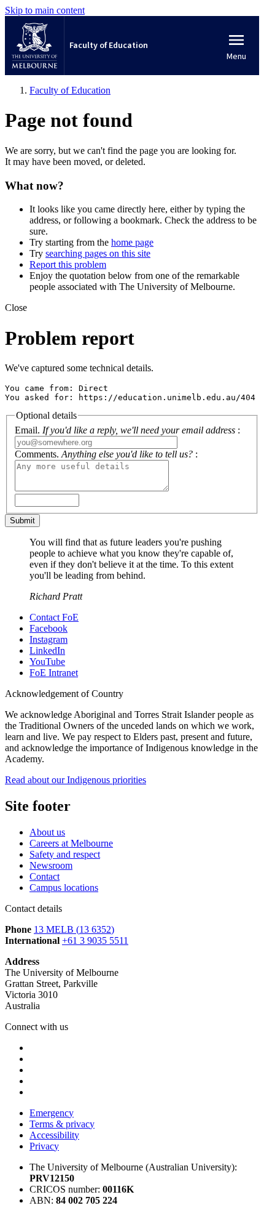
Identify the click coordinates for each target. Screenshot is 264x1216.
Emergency (51, 1113)
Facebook (48, 628)
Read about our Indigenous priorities (75, 780)
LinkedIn (47, 650)
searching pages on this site (97, 253)
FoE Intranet (53, 672)
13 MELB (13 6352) (74, 929)
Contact (44, 876)
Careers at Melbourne (71, 843)
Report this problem (67, 264)
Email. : (127, 430)
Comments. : (106, 454)
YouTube (47, 661)
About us (47, 832)
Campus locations (63, 887)
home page (132, 242)
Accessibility (54, 1135)
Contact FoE (54, 617)
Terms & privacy (62, 1124)
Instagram (48, 639)
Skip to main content (45, 10)
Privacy (44, 1146)
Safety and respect (64, 854)
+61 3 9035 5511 (95, 940)
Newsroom (50, 865)
